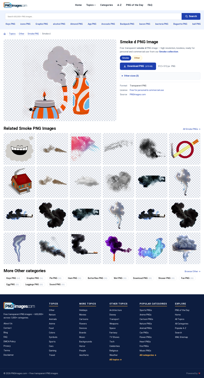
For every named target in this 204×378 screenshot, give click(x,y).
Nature (52, 314)
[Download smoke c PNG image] (19, 215)
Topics (90, 5)
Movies (82, 314)
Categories (106, 5)
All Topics (179, 319)
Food (51, 328)
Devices (83, 328)
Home (78, 5)
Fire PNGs (144, 346)
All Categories (181, 323)
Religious (113, 350)
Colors (52, 332)
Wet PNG (120, 278)
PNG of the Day (134, 5)
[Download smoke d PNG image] (52, 215)
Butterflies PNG (97, 278)
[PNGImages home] (5, 34)
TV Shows (114, 337)
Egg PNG (12, 284)
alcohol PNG (59, 24)
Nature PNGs (146, 323)
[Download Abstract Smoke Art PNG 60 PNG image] (118, 248)
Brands (82, 332)
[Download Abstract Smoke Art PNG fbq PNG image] (151, 248)
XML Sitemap (181, 337)
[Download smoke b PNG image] (184, 182)
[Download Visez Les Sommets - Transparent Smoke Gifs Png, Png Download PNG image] (85, 182)
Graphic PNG (42, 24)
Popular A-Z (180, 328)
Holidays (83, 310)
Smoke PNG (33, 33)
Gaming (52, 350)
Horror (82, 346)
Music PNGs (145, 350)
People (82, 350)
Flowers (83, 323)
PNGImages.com (138, 94)
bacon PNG (144, 24)
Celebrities (114, 346)
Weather (113, 355)
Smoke (125, 58)
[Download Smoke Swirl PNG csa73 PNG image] (19, 248)
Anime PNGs (145, 314)
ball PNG (196, 24)
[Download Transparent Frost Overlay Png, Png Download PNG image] (118, 182)
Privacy (7, 346)
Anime (52, 323)
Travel (52, 355)
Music (82, 337)
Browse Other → (192, 271)
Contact (7, 328)
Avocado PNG (108, 24)
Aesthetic (84, 355)
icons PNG (25, 24)
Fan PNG (187, 278)
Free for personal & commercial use (147, 90)
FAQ (150, 5)
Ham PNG (74, 278)
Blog (6, 332)
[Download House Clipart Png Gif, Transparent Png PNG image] (19, 182)
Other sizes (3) (131, 76)
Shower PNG (166, 278)
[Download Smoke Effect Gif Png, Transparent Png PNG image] (52, 149)
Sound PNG (57, 284)
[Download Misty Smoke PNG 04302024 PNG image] (85, 248)
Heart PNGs (145, 341)
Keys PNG (10, 24)
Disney (112, 314)
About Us (8, 323)
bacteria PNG (161, 24)
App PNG (92, 24)
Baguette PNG (180, 24)
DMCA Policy (10, 341)
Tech (111, 341)
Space (112, 328)
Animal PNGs (146, 328)
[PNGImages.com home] (15, 5)
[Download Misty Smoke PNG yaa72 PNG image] (52, 248)
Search (178, 332)
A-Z (119, 5)
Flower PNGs (146, 337)
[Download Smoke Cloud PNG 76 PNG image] (184, 248)
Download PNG (139, 66)
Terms (7, 350)
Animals (53, 319)
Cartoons (83, 319)
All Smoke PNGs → (191, 129)
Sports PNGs (146, 310)
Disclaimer (9, 355)
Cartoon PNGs (146, 319)
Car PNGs (144, 332)
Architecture (115, 310)
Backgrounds (85, 341)
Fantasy (113, 332)
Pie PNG (55, 278)
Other (21, 33)
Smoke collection (168, 51)
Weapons (113, 323)
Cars (51, 346)
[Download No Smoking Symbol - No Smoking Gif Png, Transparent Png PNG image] (184, 149)
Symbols (53, 337)
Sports (52, 341)
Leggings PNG (34, 284)
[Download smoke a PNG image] (151, 182)
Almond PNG (76, 24)
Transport (114, 319)
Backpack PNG (127, 24)
